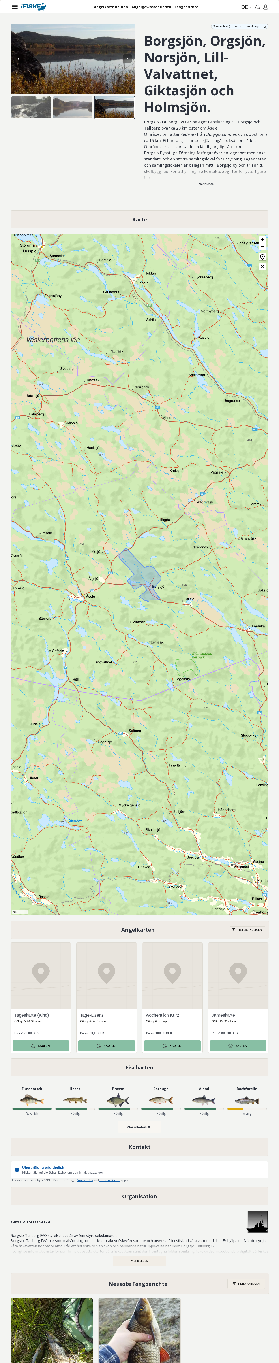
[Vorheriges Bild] (18, 58)
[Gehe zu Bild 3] (114, 107)
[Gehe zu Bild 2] (72, 107)
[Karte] (139, 219)
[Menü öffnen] (15, 7)
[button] (262, 239)
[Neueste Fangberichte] (140, 1283)
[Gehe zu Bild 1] (31, 107)
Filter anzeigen (250, 930)
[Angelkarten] (140, 930)
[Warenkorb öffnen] (257, 7)
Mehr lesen (206, 184)
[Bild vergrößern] (73, 59)
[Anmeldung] (265, 7)
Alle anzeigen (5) (139, 1127)
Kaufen (44, 1046)
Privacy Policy (85, 1180)
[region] (73, 59)
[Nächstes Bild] (127, 58)
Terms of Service (109, 1180)
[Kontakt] (139, 1147)
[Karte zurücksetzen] (262, 256)
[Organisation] (139, 1196)
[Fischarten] (139, 1067)
